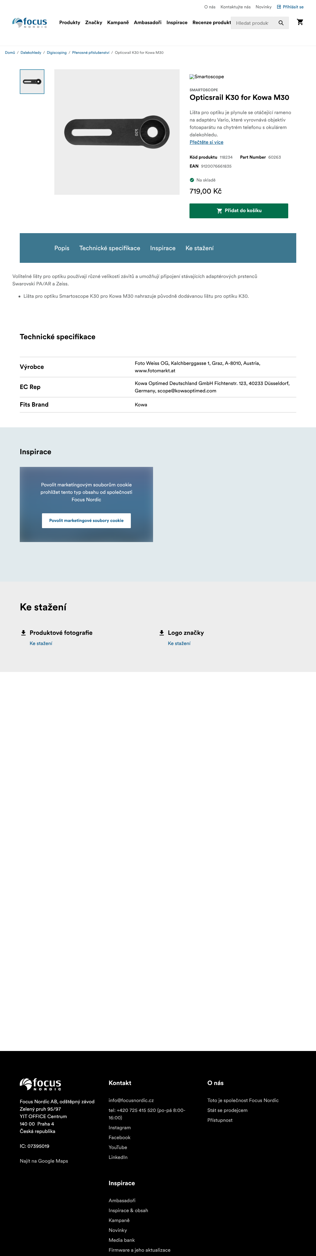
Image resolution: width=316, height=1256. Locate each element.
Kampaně (118, 22)
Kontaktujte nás (235, 7)
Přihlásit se (293, 7)
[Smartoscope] (206, 76)
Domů (10, 52)
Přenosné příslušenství (91, 52)
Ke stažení (41, 643)
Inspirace (176, 22)
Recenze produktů (213, 22)
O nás (209, 7)
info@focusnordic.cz (131, 1100)
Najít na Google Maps (44, 1161)
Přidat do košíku (243, 210)
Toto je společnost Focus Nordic (243, 1100)
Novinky (264, 7)
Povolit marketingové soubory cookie (86, 521)
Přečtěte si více (206, 142)
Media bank (122, 1240)
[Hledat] (281, 23)
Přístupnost (220, 1120)
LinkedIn (118, 1157)
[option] (32, 81)
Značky (93, 22)
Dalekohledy (31, 52)
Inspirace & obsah (128, 1210)
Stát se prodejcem (227, 1110)
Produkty (69, 22)
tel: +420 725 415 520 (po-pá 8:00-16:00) (147, 1114)
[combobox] (260, 23)
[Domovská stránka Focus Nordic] (29, 23)
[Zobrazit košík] (300, 22)
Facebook (120, 1137)
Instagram (120, 1128)
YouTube (118, 1147)
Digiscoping (57, 52)
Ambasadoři (148, 22)
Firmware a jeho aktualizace (139, 1250)
